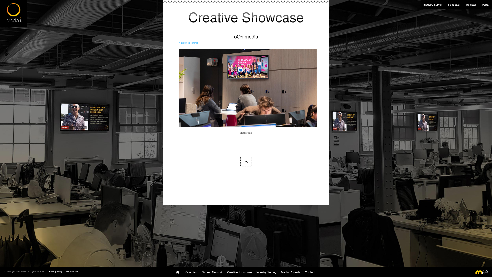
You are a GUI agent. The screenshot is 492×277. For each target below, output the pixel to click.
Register (471, 4)
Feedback (454, 4)
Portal (485, 4)
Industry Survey (432, 4)
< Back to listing (188, 42)
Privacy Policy (55, 271)
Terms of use (72, 271)
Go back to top (246, 161)
